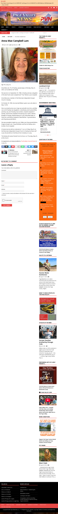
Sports (13, 27)
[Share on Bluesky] (32, 146)
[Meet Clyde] (48, 454)
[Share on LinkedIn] (9, 146)
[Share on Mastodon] (26, 146)
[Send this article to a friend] (16, 146)
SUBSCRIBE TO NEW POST (24, 7)
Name (3, 181)
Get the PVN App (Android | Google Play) (10, 501)
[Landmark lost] (48, 77)
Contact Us (9, 7)
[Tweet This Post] (6, 146)
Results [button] (50, 217)
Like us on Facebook (5, 489)
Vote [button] (45, 217)
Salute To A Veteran (45, 255)
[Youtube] (54, 7)
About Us (3, 7)
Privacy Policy (43, 504)
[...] (41, 98)
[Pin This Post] (12, 146)
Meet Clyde (43, 463)
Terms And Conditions (5, 506)
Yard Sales (46, 27)
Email (2, 185)
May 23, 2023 (6, 44)
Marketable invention (24, 493)
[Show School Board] (49, 135)
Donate (15, 7)
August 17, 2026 (43, 276)
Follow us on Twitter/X (6, 492)
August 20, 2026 (43, 465)
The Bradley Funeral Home (28, 141)
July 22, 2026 (42, 346)
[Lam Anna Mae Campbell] (19, 81)
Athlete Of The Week (45, 322)
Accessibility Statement (33, 504)
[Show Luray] (45, 135)
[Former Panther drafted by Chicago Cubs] (48, 332)
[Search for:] (49, 32)
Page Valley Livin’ (46, 392)
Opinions (20, 27)
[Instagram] (57, 7)
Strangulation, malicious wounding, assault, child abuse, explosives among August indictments (28, 499)
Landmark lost (44, 86)
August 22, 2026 (43, 88)
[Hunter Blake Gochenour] (48, 264)
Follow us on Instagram (6, 496)
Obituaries (28, 27)
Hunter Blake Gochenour (44, 274)
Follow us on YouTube (6, 494)
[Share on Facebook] (3, 146)
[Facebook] (48, 7)
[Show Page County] (47, 135)
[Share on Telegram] (29, 146)
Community (4, 29)
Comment (3, 170)
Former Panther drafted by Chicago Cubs (46, 342)
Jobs (52, 27)
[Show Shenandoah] (46, 135)
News (7, 27)
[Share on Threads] (35, 146)
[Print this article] (19, 146)
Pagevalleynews (14, 44)
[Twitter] (51, 7)
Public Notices (37, 27)
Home (2, 27)
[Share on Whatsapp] (22, 146)
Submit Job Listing (5, 10)
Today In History (44, 68)
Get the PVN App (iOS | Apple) (7, 498)
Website (3, 189)
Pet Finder (42, 445)
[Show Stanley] (50, 135)
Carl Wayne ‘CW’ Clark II (25, 495)
